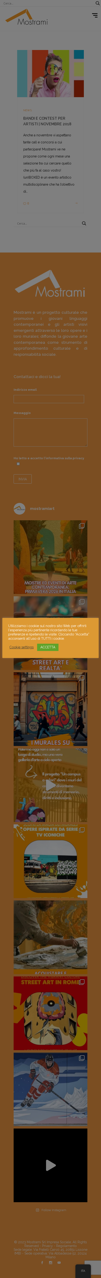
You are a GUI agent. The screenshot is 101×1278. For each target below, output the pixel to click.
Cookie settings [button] (21, 647)
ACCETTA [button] (47, 647)
